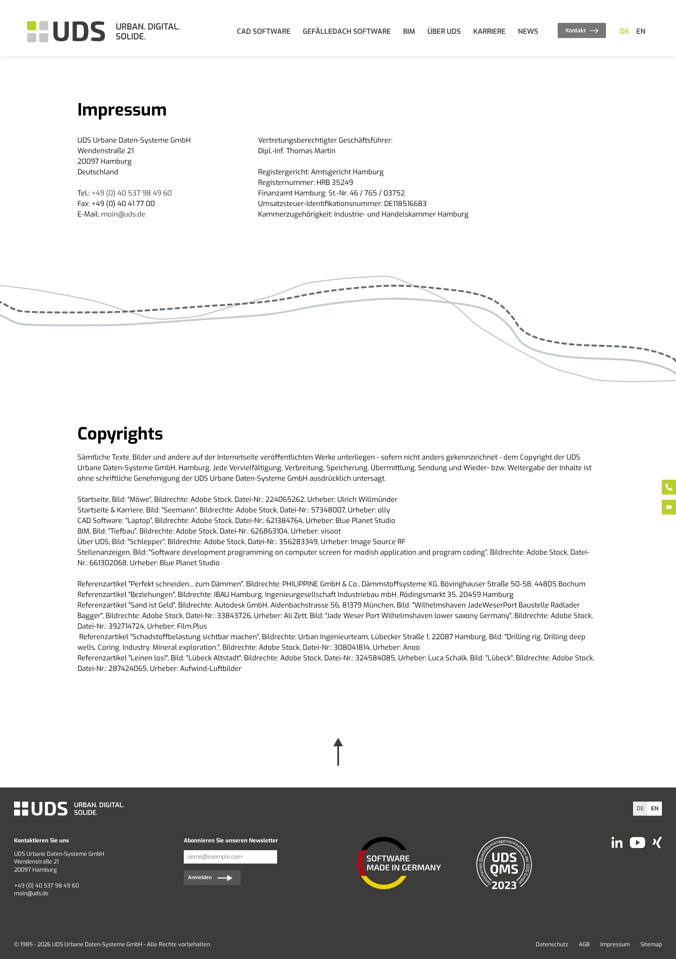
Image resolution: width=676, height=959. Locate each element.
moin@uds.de (123, 214)
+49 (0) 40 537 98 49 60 (132, 193)
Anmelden (200, 877)
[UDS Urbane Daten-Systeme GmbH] (104, 31)
